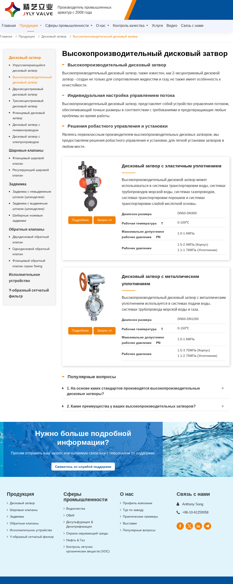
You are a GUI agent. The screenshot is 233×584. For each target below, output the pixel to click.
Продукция (27, 36)
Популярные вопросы (139, 530)
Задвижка (17, 184)
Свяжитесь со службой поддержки (83, 466)
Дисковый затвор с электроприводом (26, 139)
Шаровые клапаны (26, 150)
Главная (9, 26)
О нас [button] (101, 26)
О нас (127, 494)
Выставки (130, 523)
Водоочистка (75, 508)
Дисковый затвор (53, 36)
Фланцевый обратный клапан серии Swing (29, 263)
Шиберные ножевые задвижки (28, 218)
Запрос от (104, 220)
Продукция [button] (29, 26)
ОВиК (70, 515)
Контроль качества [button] (129, 26)
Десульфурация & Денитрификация (79, 524)
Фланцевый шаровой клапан (28, 160)
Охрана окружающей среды (87, 533)
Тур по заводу (133, 510)
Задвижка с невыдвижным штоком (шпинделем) (32, 194)
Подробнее (80, 220)
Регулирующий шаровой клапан (31, 172)
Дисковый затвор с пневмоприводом (26, 127)
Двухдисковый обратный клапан (31, 239)
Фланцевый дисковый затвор (29, 115)
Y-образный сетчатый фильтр (29, 293)
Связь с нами (192, 26)
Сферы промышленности (85, 496)
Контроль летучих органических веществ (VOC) (88, 549)
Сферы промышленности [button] (67, 26)
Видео (172, 26)
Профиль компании (137, 503)
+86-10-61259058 (195, 512)
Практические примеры (140, 516)
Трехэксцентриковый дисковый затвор (28, 103)
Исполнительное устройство (24, 277)
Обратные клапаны (26, 229)
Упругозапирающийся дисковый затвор (29, 67)
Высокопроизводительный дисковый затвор (32, 79)
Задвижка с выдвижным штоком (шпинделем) (30, 206)
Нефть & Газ (75, 540)
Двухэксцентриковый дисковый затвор (28, 91)
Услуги (157, 26)
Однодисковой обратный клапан (31, 251)
